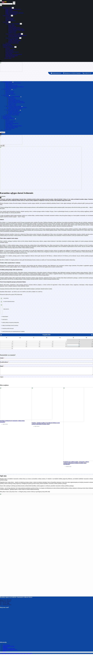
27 (52, 346)
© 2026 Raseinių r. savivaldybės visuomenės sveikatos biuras (13, 653)
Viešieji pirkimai (8, 124)
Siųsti (2, 376)
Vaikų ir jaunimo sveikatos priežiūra (13, 106)
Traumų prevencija (12, 103)
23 (92, 344)
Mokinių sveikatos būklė (13, 113)
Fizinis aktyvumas (12, 98)
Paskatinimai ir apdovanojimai (11, 123)
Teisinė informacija (7, 89)
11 (26, 343)
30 (92, 346)
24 (12, 346)
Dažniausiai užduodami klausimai (10, 649)
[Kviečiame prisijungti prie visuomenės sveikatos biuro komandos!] (26, 419)
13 (52, 343)
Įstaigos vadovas (9, 84)
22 (79, 344)
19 (39, 344)
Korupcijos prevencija (7, 117)
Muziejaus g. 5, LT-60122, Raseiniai (73, 73)
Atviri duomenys (6, 644)
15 (79, 343)
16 (92, 343)
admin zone (29, 653)
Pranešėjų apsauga (7, 116)
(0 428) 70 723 (87, 73)
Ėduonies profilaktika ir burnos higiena (16, 102)
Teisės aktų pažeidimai (10, 94)
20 (52, 344)
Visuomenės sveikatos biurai (9, 648)
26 (39, 346)
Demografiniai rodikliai (13, 111)
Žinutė (2, 366)
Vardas (2, 358)
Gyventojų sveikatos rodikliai (14, 112)
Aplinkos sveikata (12, 105)
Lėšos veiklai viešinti (9, 128)
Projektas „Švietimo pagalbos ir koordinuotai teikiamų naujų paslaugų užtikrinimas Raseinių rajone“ (46, 423)
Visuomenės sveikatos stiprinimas (12, 96)
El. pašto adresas (4, 362)
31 (12, 348)
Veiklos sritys (5, 95)
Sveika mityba (11, 97)
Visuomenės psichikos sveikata (12, 114)
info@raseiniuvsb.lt (57, 73)
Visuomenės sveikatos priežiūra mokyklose (17, 107)
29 (79, 346)
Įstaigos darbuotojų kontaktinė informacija (14, 86)
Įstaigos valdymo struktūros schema (13, 83)
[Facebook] (0, 134)
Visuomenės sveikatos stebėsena (12, 109)
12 (39, 343)
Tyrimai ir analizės (9, 92)
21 (66, 344)
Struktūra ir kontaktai (7, 81)
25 (26, 346)
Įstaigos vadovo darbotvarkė (11, 85)
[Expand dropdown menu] (12, 89)
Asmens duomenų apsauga (8, 646)
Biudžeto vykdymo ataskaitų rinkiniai (13, 125)
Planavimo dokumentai (10, 120)
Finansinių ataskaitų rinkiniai (11, 127)
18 (26, 344)
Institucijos (5, 647)
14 (66, 343)
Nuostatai (7, 119)
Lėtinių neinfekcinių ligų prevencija (15, 101)
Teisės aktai (7, 90)
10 (12, 343)
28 (66, 346)
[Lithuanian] (5, 2)
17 (12, 344)
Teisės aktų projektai (9, 91)
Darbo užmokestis (9, 122)
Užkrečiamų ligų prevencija (14, 100)
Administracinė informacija (8, 118)
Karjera (4, 651)
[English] (3, 2)
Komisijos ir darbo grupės (11, 87)
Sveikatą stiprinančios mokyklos (15, 108)
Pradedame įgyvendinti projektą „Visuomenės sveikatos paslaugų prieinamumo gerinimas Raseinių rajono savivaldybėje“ (76, 463)
